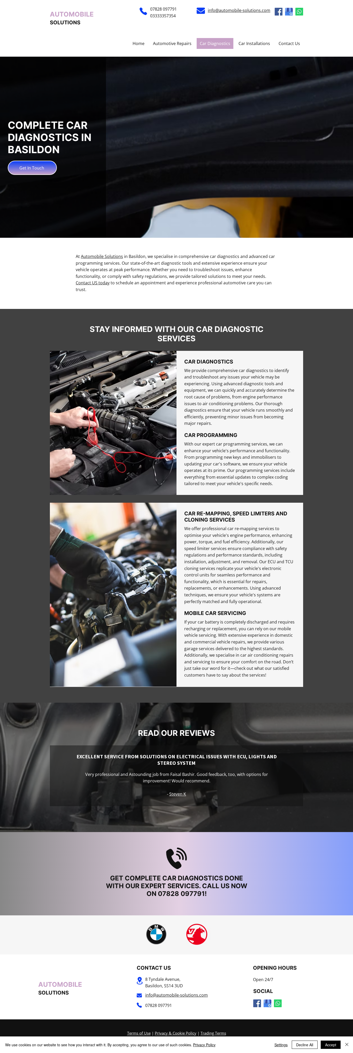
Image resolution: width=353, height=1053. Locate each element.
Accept (330, 1044)
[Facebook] (278, 12)
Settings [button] (281, 1044)
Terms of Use (139, 1033)
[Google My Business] (289, 12)
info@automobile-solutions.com (239, 10)
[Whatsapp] (299, 12)
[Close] (347, 1045)
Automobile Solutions (102, 256)
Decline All (304, 1044)
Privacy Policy (204, 1044)
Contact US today (93, 283)
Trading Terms (213, 1033)
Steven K (177, 794)
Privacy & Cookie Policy (175, 1033)
